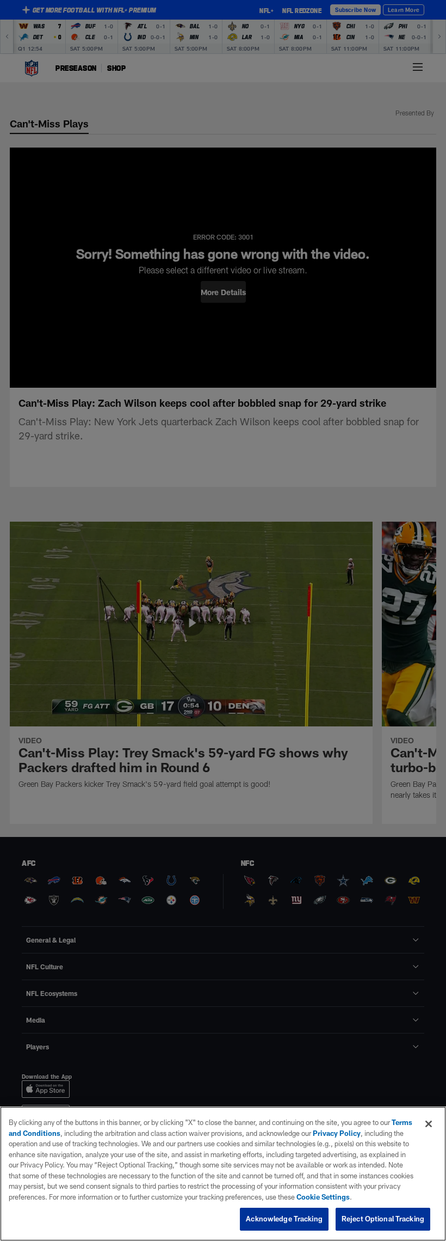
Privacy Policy (337, 1133)
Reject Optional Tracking (383, 1218)
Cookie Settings (323, 1197)
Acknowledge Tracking (284, 1218)
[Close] (429, 1124)
